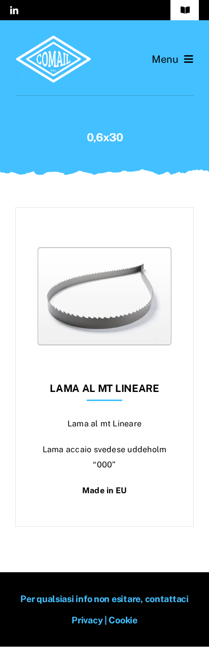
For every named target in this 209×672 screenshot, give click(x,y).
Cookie (123, 620)
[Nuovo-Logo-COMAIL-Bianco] (53, 39)
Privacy (87, 620)
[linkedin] (14, 10)
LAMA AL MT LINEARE (104, 388)
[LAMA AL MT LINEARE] (104, 233)
